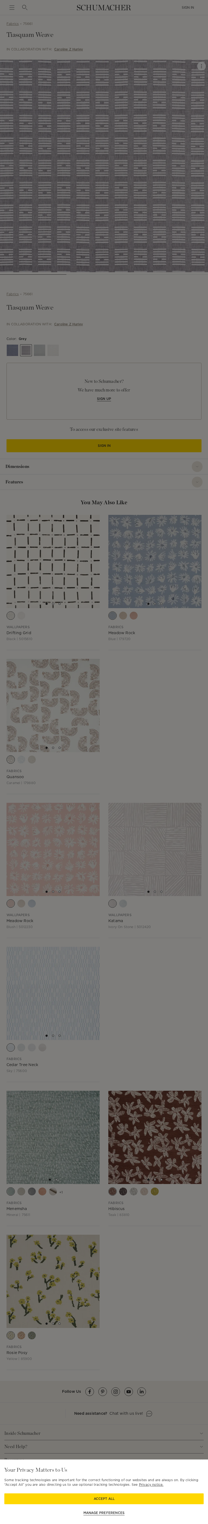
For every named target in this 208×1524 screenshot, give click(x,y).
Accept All (104, 1499)
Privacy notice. (151, 1485)
